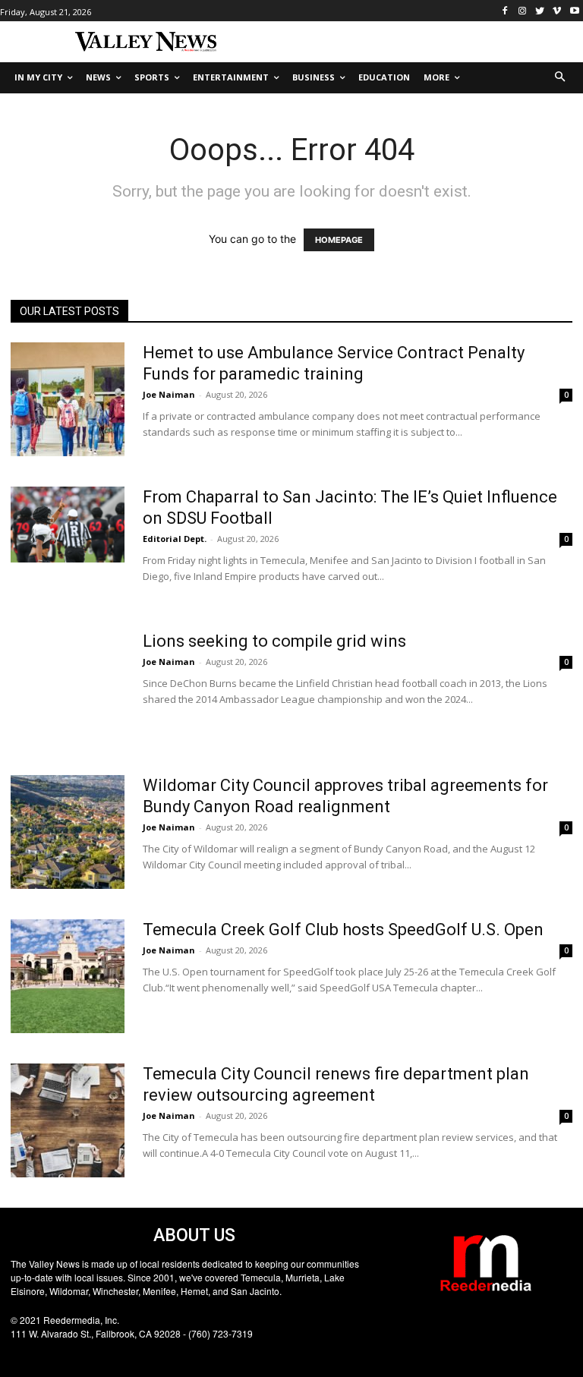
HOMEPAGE (339, 240)
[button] (560, 77)
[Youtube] (574, 11)
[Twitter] (540, 11)
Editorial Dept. (174, 538)
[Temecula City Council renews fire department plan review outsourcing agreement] (67, 1120)
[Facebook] (505, 11)
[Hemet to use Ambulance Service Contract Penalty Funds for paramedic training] (67, 399)
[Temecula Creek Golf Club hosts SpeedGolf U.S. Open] (67, 976)
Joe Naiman (169, 394)
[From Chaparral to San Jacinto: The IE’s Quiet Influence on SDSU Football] (67, 524)
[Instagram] (522, 11)
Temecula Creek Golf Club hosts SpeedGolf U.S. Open (343, 929)
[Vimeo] (557, 11)
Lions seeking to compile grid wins (274, 641)
